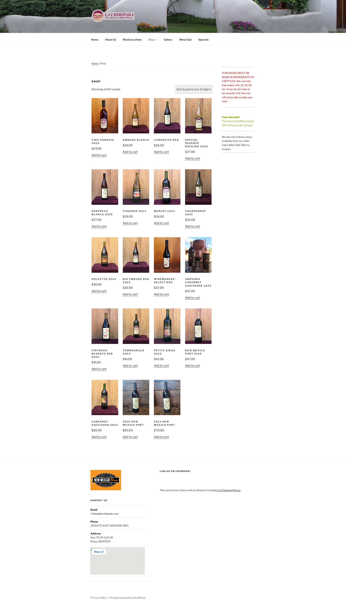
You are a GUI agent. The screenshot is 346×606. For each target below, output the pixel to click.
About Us (110, 39)
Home (94, 39)
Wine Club (185, 39)
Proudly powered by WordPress (128, 597)
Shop (151, 39)
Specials (203, 39)
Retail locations (132, 39)
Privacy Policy (98, 597)
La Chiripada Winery (229, 490)
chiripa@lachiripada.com (104, 513)
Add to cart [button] (99, 155)
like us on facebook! (175, 471)
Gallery (168, 39)
